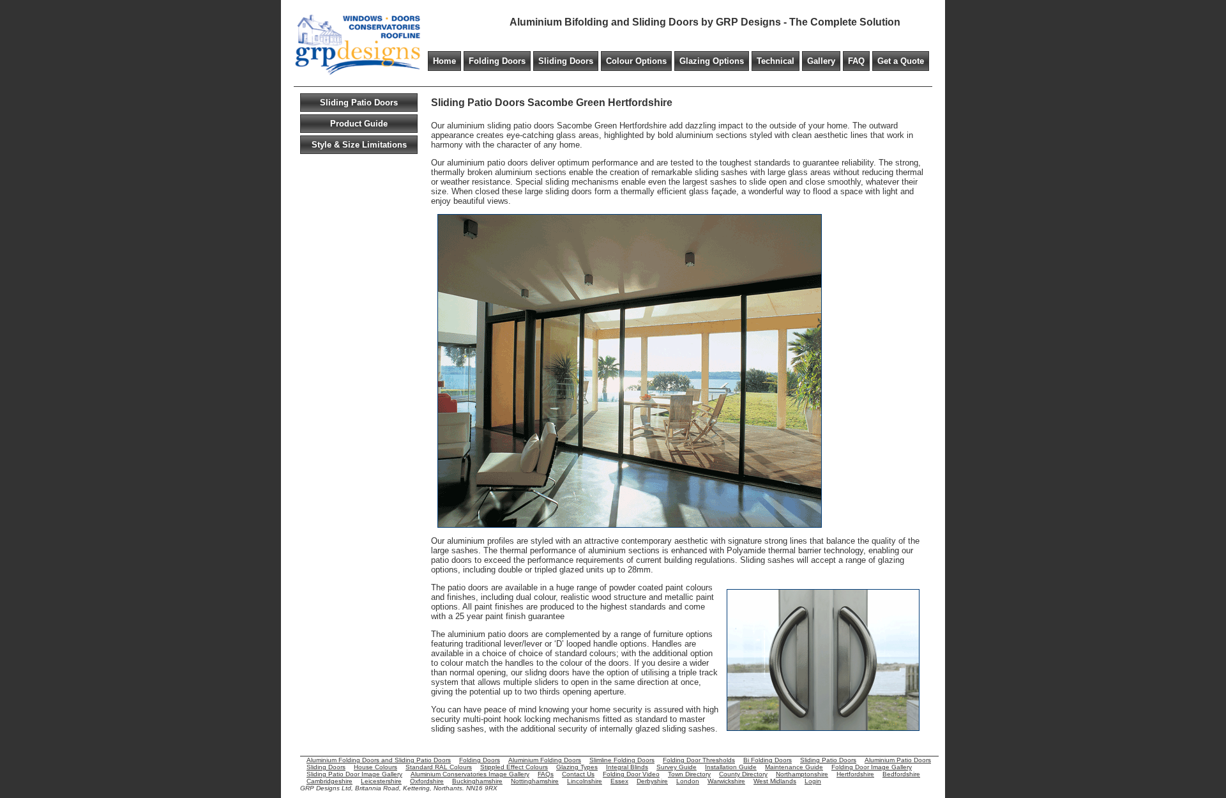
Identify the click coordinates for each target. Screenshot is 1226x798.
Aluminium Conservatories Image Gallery (470, 774)
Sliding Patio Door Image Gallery (354, 774)
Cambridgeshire (329, 781)
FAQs (546, 774)
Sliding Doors (565, 61)
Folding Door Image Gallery (871, 767)
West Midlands (774, 781)
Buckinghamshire (477, 781)
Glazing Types (577, 767)
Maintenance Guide (794, 767)
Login (813, 781)
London (687, 781)
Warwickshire (726, 781)
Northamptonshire (802, 774)
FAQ (856, 61)
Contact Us (578, 774)
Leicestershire (381, 781)
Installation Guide (731, 767)
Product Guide (359, 123)
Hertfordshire (855, 774)
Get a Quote (900, 61)
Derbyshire (652, 781)
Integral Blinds (627, 767)
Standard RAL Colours (438, 767)
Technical (775, 61)
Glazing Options (711, 61)
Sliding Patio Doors (359, 102)
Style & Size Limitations (359, 145)
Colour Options (636, 61)
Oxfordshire (427, 781)
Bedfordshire (901, 774)
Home (444, 61)
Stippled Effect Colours (514, 767)
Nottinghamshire (535, 781)
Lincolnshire (584, 781)
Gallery (821, 61)
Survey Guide (676, 767)
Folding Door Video (631, 774)
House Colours (375, 767)
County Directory (743, 774)
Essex (619, 781)
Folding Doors (497, 61)
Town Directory (689, 774)
